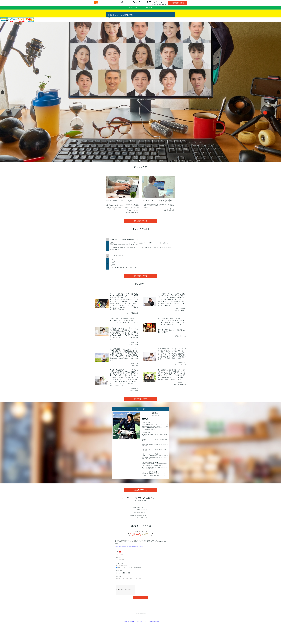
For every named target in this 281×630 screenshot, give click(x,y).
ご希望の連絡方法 (120, 570)
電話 (124, 573)
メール (118, 573)
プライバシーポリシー (142, 621)
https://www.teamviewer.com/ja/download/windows (129, 546)
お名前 (117, 551)
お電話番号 (118, 557)
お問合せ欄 (118, 576)
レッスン (140, 7)
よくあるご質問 (148, 7)
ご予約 (135, 7)
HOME (131, 7)
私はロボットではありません (124, 589)
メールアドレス (119, 563)
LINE (129, 573)
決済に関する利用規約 (154, 621)
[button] (139, 160)
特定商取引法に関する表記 (129, 621)
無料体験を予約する (177, 3)
